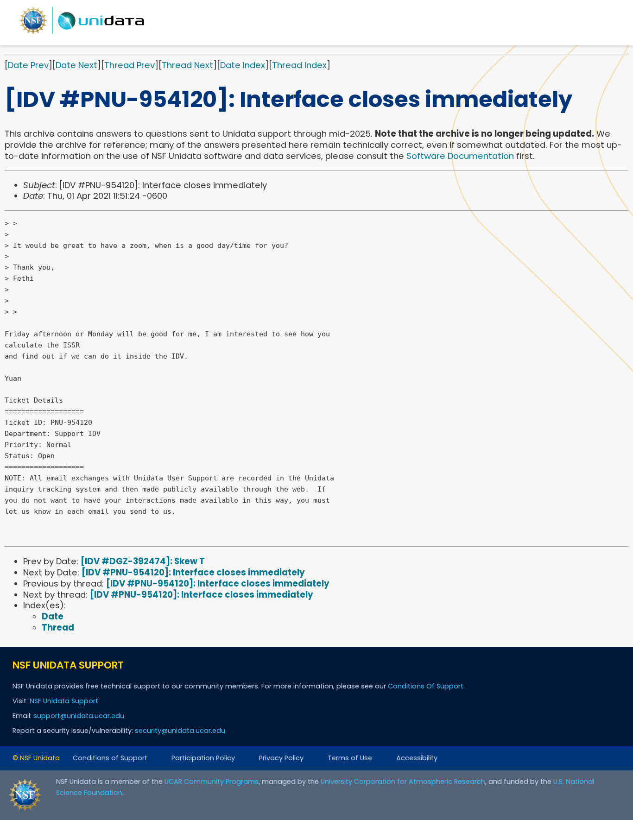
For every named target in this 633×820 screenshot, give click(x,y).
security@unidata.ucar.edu (180, 730)
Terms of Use (350, 758)
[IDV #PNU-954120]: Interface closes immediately (193, 572)
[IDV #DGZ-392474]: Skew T (143, 561)
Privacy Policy (281, 758)
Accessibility (416, 758)
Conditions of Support (110, 758)
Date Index (242, 65)
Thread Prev (129, 65)
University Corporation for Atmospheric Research (403, 781)
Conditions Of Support (425, 686)
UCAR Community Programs (212, 781)
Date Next (76, 65)
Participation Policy (203, 758)
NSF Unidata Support (64, 701)
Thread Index (299, 65)
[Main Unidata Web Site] (82, 33)
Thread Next (187, 65)
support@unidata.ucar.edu (78, 715)
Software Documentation (460, 156)
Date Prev (28, 65)
